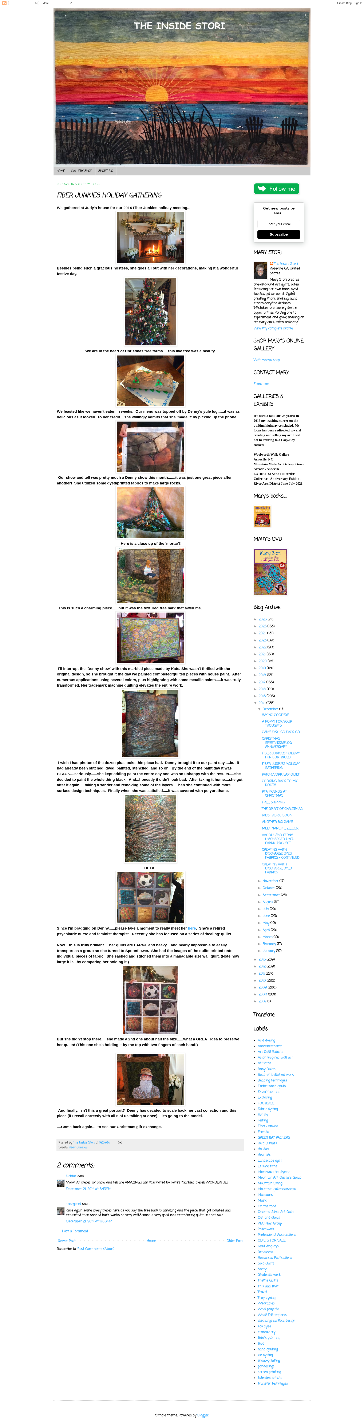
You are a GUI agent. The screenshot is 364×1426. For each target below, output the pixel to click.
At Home (264, 1063)
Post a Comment (75, 1231)
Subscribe (279, 234)
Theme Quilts (268, 1280)
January (269, 951)
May (266, 923)
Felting (263, 1120)
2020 (263, 661)
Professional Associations (277, 1235)
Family (263, 1114)
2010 (263, 980)
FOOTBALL (266, 1103)
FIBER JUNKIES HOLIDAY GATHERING (281, 766)
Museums (265, 1195)
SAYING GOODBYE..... (276, 715)
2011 (262, 973)
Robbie (71, 1176)
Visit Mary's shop (267, 360)
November (271, 881)
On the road (267, 1206)
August (268, 902)
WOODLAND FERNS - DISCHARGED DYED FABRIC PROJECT (279, 839)
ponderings (266, 1366)
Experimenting (269, 1091)
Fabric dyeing (268, 1109)
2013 (263, 959)
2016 (263, 689)
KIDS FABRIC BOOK (277, 815)
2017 (262, 682)
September (272, 895)
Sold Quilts (266, 1263)
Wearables (266, 1303)
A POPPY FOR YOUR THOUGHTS (277, 723)
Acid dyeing (266, 1040)
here (192, 928)
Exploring (265, 1097)
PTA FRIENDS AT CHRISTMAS (274, 793)
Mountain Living (270, 1183)
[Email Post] (120, 1142)
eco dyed (264, 1326)
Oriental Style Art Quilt (276, 1212)
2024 (263, 633)
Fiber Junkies (78, 1147)
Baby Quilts (267, 1069)
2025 (263, 626)
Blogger (203, 1415)
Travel (262, 1292)
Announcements (270, 1046)
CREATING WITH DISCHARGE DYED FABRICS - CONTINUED (281, 853)
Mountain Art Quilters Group (279, 1177)
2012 (263, 966)
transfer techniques (273, 1383)
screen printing (269, 1372)
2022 (263, 647)
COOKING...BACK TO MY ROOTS (279, 783)
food (261, 1343)
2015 (263, 696)
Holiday (263, 1149)
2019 (263, 668)
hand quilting (268, 1349)
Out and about (269, 1217)
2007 (263, 1001)
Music (262, 1200)
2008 (263, 994)
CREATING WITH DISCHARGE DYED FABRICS (277, 868)
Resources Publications (275, 1257)
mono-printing (269, 1360)
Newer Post (67, 1241)
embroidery (266, 1332)
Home (151, 1241)
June (267, 916)
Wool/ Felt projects (272, 1315)
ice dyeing (265, 1355)
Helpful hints (267, 1143)
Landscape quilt (270, 1160)
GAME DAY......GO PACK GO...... (282, 732)
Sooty (262, 1269)
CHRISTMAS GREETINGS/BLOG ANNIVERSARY (277, 742)
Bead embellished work (276, 1074)
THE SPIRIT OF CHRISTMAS (282, 809)
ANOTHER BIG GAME (277, 822)
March (268, 937)
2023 (263, 640)
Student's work (269, 1274)
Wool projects (268, 1309)
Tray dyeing (266, 1297)
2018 (263, 675)
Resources (265, 1252)
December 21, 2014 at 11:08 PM (89, 1221)
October (269, 888)
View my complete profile (273, 328)
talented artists (270, 1378)
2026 (263, 619)
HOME (61, 171)
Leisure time (267, 1166)
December (271, 709)
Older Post (235, 1241)
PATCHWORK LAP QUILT (281, 774)
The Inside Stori (286, 264)
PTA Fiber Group (270, 1223)
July (266, 909)
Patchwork (266, 1229)
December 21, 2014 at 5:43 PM (88, 1189)
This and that (268, 1286)
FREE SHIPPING (273, 802)
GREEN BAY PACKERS (274, 1137)
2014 (262, 703)
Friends (263, 1132)
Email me (261, 384)
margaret (73, 1204)
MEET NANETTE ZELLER (280, 828)
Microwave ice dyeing (274, 1172)
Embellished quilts (272, 1086)
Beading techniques (272, 1080)
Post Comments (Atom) (96, 1249)
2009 (263, 987)
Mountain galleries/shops (277, 1189)
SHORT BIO (105, 171)
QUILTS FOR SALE (271, 1240)
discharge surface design (276, 1320)
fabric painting (269, 1337)
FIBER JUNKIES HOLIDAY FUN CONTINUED (281, 755)
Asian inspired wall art (275, 1057)
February (270, 944)
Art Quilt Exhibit (270, 1052)
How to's (264, 1154)
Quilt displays (268, 1246)
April (267, 930)
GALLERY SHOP (81, 171)
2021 (263, 654)
